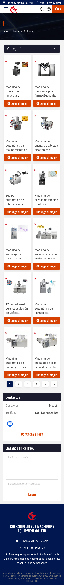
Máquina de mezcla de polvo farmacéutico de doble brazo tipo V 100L (46, 95)
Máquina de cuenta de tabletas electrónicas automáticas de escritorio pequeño (46, 150)
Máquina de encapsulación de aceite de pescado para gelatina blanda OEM (46, 258)
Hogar (6, 31)
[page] (45, 384)
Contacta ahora (32, 434)
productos (18, 31)
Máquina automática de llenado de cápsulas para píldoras (44, 313)
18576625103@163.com (20, 2)
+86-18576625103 (50, 2)
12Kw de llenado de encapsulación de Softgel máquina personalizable (17, 313)
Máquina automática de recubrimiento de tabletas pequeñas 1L (17, 150)
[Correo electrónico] (10, 424)
